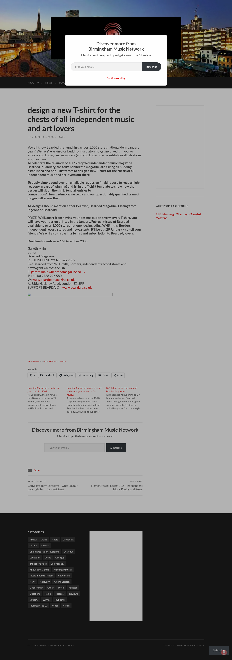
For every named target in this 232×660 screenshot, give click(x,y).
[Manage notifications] (224, 652)
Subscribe (151, 66)
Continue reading (116, 78)
